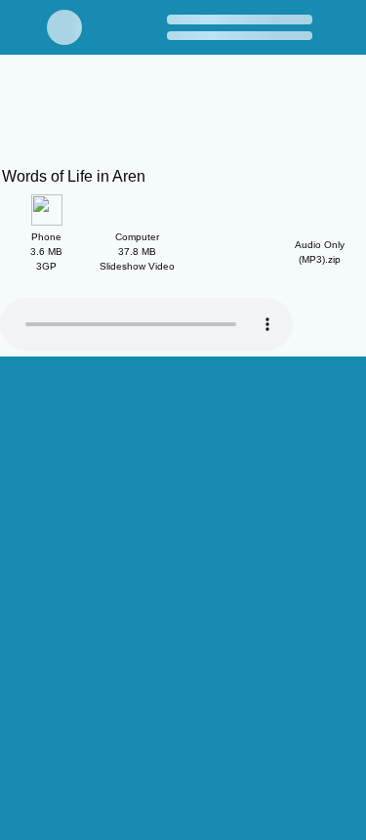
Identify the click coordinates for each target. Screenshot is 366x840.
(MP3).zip (320, 251)
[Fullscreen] (351, 538)
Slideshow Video (137, 251)
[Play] (44, 538)
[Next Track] (73, 538)
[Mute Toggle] (249, 538)
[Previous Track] (14, 538)
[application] (183, 428)
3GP (46, 251)
